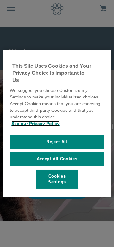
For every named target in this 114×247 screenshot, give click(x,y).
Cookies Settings (57, 179)
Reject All (57, 141)
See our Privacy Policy (35, 123)
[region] (57, 123)
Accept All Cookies (57, 158)
